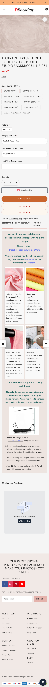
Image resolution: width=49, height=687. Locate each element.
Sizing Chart (31, 633)
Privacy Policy (7, 655)
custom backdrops (15, 441)
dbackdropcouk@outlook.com (24, 250)
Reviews (30, 663)
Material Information (34, 628)
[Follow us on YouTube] (22, 584)
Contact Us (6, 623)
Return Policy (32, 623)
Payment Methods (8, 650)
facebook (31, 263)
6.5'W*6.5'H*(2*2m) (32, 96)
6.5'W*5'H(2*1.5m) (30, 91)
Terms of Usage (7, 659)
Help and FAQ (7, 628)
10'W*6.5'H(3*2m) (11, 102)
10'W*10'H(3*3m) (11, 107)
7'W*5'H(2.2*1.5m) (11, 96)
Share (4, 76)
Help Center (31, 649)
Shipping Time (32, 618)
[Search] (9, 10)
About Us (5, 618)
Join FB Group (7, 633)
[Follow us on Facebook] (5, 584)
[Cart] (45, 10)
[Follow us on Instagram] (10, 584)
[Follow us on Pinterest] (16, 584)
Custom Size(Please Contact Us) (17, 113)
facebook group (15, 219)
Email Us (30, 658)
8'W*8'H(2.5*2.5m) (32, 102)
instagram (29, 259)
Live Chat (30, 653)
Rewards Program (8, 645)
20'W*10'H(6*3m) (31, 107)
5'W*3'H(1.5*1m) (10, 91)
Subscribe (40, 599)
